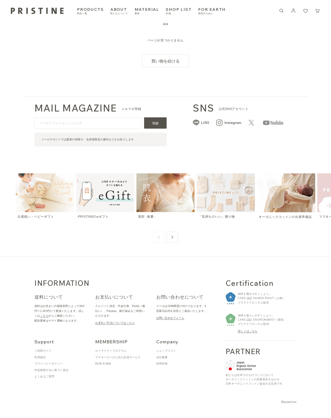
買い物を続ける (165, 61)
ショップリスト (166, 350)
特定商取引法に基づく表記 (51, 370)
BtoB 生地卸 (103, 363)
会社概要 (162, 357)
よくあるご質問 (44, 376)
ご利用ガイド (43, 350)
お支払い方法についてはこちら (115, 322)
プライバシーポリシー (48, 363)
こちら (44, 315)
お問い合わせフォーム (170, 318)
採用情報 (162, 363)
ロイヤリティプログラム (111, 350)
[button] (317, 10)
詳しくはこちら (248, 331)
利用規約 (40, 357)
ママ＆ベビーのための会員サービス (118, 357)
